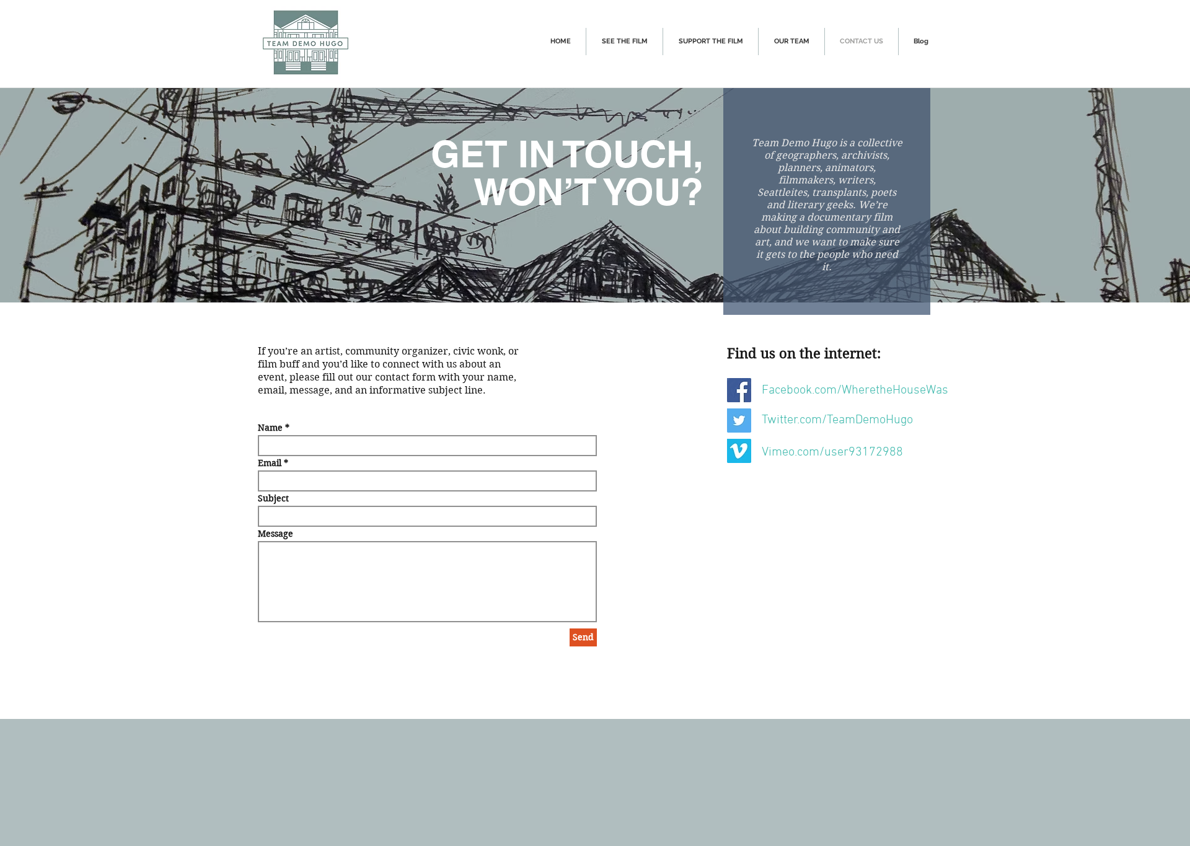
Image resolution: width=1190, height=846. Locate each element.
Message (275, 533)
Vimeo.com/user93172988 (832, 452)
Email (269, 463)
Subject (273, 498)
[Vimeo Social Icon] (739, 451)
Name (270, 427)
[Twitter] (739, 420)
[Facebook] (739, 390)
